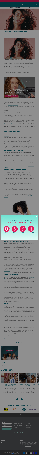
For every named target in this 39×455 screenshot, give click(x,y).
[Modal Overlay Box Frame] (19, 227)
